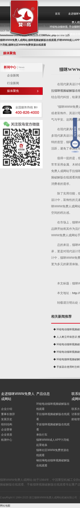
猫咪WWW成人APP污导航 (52, 439)
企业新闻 (13, 75)
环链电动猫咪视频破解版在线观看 (59, 33)
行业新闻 (13, 83)
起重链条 (41, 445)
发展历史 (6, 419)
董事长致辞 (8, 414)
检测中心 (6, 439)
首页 (57, 13)
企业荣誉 (6, 429)
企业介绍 (6, 409)
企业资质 (6, 434)
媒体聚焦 (13, 91)
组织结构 (6, 424)
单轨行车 (41, 434)
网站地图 (5, 505)
